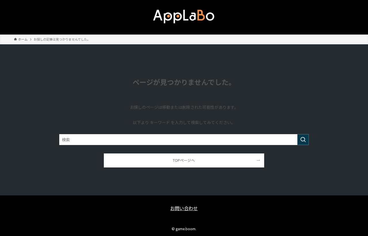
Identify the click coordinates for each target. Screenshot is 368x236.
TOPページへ (184, 160)
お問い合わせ (184, 208)
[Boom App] (184, 16)
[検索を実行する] (303, 139)
